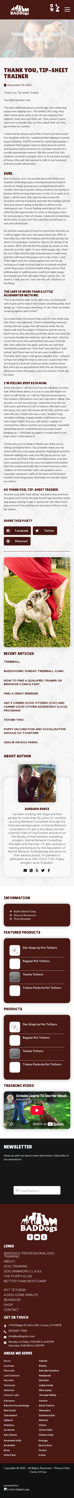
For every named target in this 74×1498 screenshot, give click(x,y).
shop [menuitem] (8, 1304)
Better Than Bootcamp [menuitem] (25, 1281)
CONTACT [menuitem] (11, 1309)
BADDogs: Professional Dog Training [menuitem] (29, 1255)
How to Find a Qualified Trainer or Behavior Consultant (33, 682)
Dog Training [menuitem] (16, 1266)
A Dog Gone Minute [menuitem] (21, 1295)
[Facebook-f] (48, 871)
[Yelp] (37, 871)
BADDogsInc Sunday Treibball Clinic (34, 671)
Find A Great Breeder (21, 693)
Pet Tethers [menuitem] (15, 1290)
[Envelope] (25, 871)
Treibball (12, 661)
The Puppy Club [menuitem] (18, 1276)
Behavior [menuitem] (12, 1300)
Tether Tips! (14, 720)
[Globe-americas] (31, 871)
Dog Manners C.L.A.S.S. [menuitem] (23, 1271)
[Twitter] (43, 871)
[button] (17, 530)
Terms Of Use (38, 1471)
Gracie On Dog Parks (21, 742)
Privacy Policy (62, 1468)
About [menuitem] (9, 1261)
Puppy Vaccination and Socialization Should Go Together (35, 731)
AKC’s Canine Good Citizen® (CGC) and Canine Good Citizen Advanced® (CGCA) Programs (35, 706)
